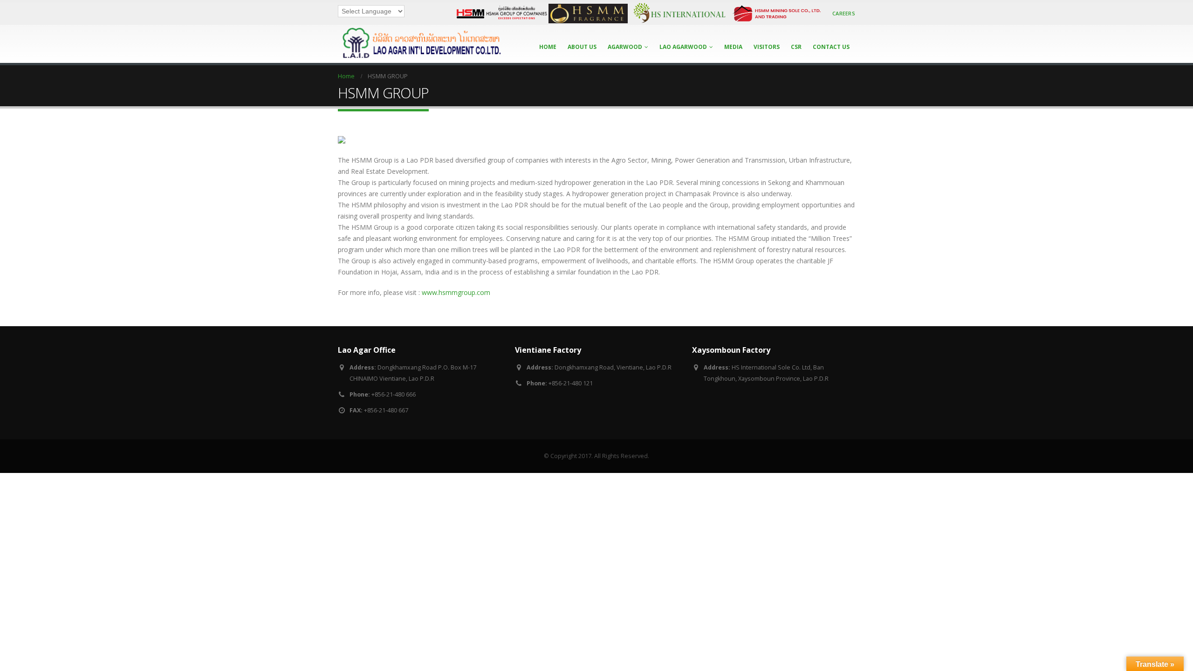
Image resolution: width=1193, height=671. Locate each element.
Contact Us (831, 47)
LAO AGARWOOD (683, 47)
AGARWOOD (625, 47)
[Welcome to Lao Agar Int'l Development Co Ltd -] (419, 44)
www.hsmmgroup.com (456, 292)
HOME (547, 47)
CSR (796, 47)
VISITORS (767, 47)
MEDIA (733, 47)
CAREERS (843, 13)
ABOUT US (582, 47)
